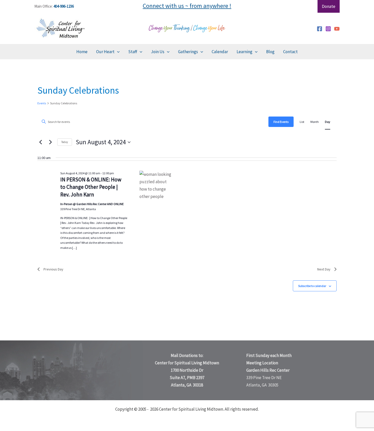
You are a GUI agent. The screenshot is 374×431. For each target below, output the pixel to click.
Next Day (323, 269)
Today (64, 142)
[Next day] (50, 142)
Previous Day (53, 269)
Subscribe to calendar (312, 286)
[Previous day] (40, 142)
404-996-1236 (63, 6)
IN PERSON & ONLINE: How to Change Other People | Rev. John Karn (90, 187)
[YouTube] (337, 29)
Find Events (281, 122)
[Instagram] (328, 29)
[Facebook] (319, 29)
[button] (117, 51)
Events (41, 103)
